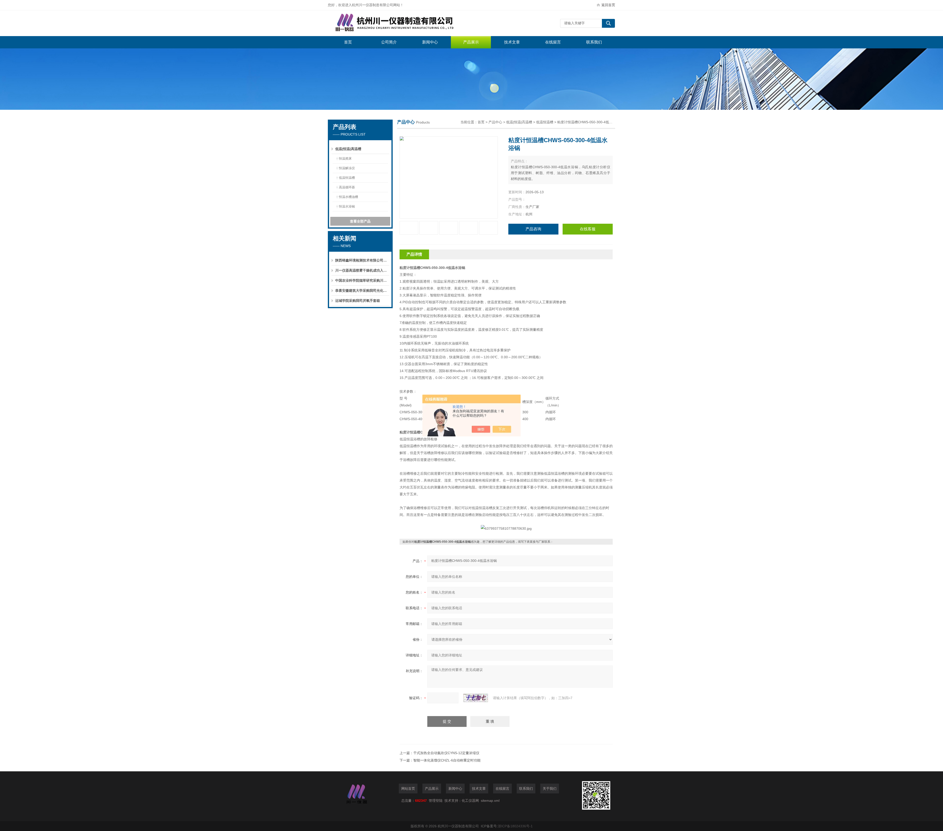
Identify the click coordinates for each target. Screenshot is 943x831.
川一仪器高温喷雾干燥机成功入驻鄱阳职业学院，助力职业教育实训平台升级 (362, 270)
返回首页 (608, 5)
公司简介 (389, 42)
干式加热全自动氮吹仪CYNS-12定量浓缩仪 (446, 753)
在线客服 (588, 229)
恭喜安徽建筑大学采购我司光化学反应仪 (362, 290)
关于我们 (549, 788)
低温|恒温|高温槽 (348, 149)
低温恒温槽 (347, 178)
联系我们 (594, 42)
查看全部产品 (360, 221)
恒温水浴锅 (347, 206)
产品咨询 (533, 229)
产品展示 (471, 42)
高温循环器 (347, 187)
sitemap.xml (490, 801)
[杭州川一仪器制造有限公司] (401, 23)
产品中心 (495, 122)
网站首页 (408, 788)
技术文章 (512, 42)
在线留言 (553, 42)
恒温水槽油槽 (348, 197)
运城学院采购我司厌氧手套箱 (357, 301)
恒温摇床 (345, 158)
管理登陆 (436, 801)
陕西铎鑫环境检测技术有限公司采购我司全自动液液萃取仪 (362, 260)
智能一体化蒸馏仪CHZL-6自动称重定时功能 (447, 760)
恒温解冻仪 (347, 168)
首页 (348, 42)
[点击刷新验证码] (475, 698)
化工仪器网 (470, 801)
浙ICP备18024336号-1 (515, 826)
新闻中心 (430, 42)
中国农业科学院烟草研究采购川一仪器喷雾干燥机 (362, 280)
